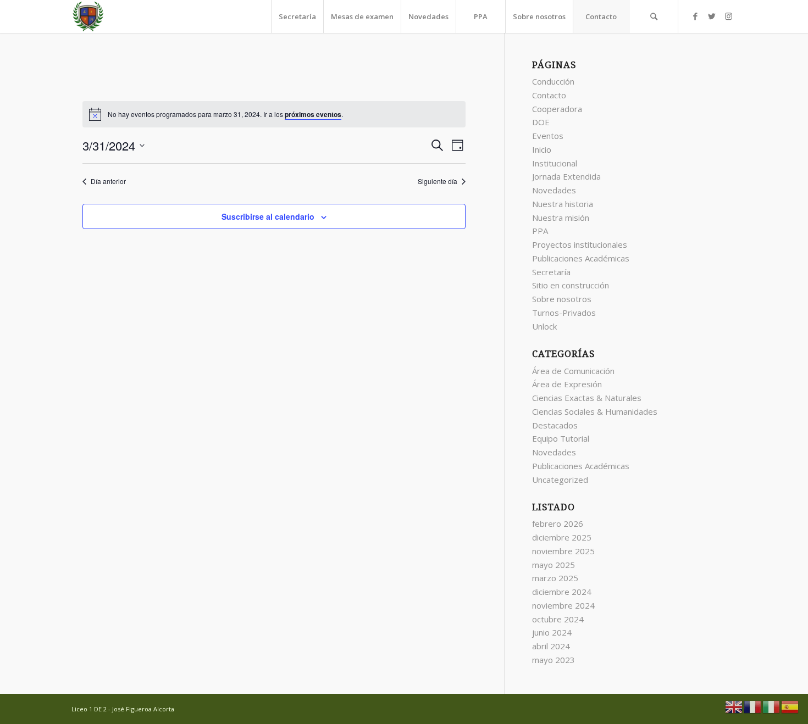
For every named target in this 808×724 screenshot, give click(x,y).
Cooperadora (557, 108)
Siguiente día (437, 181)
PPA (540, 230)
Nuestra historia (562, 203)
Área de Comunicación (573, 370)
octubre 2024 (558, 619)
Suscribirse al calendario (268, 216)
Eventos (547, 135)
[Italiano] (771, 705)
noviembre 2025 (563, 550)
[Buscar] (653, 16)
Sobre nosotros (561, 298)
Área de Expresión (567, 383)
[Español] (790, 705)
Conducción (553, 81)
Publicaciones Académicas (580, 258)
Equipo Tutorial (560, 438)
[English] (734, 705)
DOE (541, 121)
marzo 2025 (555, 577)
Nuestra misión (560, 217)
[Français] (753, 705)
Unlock (544, 326)
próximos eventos (313, 114)
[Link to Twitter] (712, 16)
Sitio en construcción (570, 285)
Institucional (554, 163)
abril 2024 (551, 646)
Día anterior (108, 181)
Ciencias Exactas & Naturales (586, 397)
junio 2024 (552, 632)
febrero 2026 (557, 523)
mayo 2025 (553, 564)
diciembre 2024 (561, 591)
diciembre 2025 (561, 537)
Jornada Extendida (566, 176)
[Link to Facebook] (695, 16)
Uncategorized (560, 479)
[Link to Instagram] (728, 16)
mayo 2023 (553, 659)
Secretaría (551, 271)
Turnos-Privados (564, 312)
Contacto (549, 95)
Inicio (541, 149)
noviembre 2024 (563, 605)
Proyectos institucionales (579, 244)
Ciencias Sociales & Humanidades (594, 411)
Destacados (555, 425)
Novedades (554, 190)
